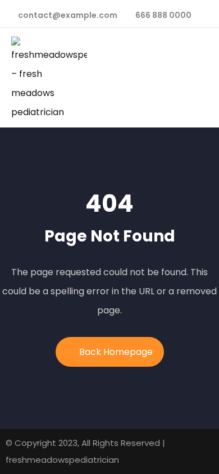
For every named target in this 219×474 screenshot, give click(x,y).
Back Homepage (116, 351)
